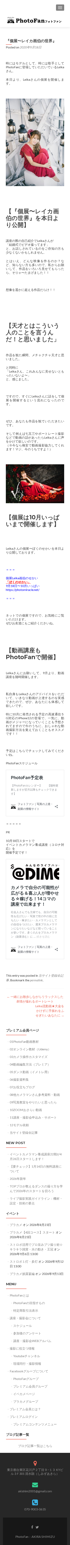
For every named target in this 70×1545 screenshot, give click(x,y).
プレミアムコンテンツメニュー (35, 1424)
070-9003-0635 (35, 1509)
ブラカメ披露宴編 (22, 1274)
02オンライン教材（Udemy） (30, 1049)
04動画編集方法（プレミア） (30, 1064)
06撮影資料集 (19, 1079)
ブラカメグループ (25, 1401)
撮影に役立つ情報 (22, 1348)
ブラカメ (16, 1225)
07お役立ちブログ (22, 1087)
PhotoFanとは (19, 1295)
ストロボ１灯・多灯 (24, 1261)
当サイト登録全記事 (24, 1132)
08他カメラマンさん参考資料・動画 (35, 1094)
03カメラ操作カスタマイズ (28, 1057)
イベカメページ (24, 1394)
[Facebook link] (32, 1527)
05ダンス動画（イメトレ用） (30, 1072)
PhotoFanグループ (26, 1379)
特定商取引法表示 (25, 1310)
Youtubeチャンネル (26, 1356)
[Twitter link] (37, 1527)
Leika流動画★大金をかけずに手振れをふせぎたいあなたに (49, 1010)
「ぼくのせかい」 (18, 582)
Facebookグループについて (29, 1371)
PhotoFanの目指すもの (29, 1303)
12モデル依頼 (19, 1125)
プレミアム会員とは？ (25, 1409)
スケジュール (22, 1325)
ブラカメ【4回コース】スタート (32, 1232)
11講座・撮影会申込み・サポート (33, 1117)
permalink (36, 980)
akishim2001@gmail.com (35, 1491)
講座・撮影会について (25, 1318)
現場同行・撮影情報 (27, 1363)
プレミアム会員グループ (30, 1386)
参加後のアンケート (27, 1333)
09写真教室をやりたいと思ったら (33, 1102)
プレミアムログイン (24, 1416)
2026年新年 (18, 1178)
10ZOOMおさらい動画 (26, 1110)
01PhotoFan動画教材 (24, 1041)
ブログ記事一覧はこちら (35, 1446)
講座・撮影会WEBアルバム (32, 1341)
